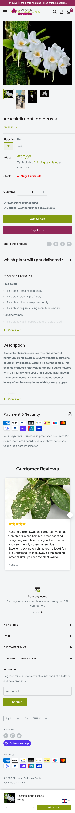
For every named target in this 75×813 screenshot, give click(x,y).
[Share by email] (69, 243)
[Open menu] (5, 11)
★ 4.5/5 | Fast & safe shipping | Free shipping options (38, 2)
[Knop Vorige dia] (5, 515)
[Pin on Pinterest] (55, 243)
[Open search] (55, 12)
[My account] (61, 12)
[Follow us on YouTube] (19, 735)
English (9, 718)
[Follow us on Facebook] (5, 735)
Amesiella (10, 127)
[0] (68, 12)
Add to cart (37, 219)
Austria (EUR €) (33, 718)
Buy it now (38, 230)
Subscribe (15, 702)
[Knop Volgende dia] (70, 515)
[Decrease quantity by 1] (21, 191)
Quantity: (9, 191)
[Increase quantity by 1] (43, 191)
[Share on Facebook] (49, 243)
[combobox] (20, 807)
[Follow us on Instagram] (12, 735)
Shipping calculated (46, 162)
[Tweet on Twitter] (62, 243)
